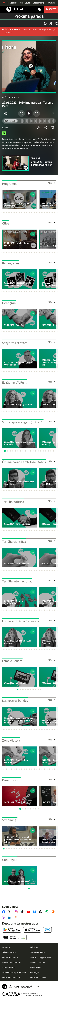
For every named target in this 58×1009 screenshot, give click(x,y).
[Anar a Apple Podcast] (4, 917)
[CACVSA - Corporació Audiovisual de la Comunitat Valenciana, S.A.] (22, 994)
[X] (50, 23)
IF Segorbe (12, 3)
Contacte (6, 947)
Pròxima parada (29, 16)
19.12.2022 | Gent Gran (14, 325)
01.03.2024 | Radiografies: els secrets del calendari (17, 284)
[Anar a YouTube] (29, 911)
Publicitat (34, 947)
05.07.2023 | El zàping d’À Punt (18, 404)
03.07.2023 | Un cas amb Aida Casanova (17, 642)
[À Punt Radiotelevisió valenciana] (17, 986)
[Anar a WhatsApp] (47, 911)
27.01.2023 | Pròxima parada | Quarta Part (42, 163)
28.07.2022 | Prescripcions (16, 802)
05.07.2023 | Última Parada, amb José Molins (19, 482)
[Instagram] (56, 23)
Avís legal (34, 972)
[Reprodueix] (29, 113)
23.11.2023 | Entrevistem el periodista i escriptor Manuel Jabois (17, 839)
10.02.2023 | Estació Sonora (17, 683)
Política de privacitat (11, 977)
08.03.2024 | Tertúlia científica (18, 563)
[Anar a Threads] (41, 911)
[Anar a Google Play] (11, 930)
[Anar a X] (10, 911)
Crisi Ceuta (25, 3)
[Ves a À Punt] (14, 9)
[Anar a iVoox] (54, 911)
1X (52, 113)
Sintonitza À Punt (37, 952)
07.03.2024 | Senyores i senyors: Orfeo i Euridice (18, 363)
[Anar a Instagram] (17, 911)
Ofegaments (38, 3)
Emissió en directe (10, 957)
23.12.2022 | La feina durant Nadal (17, 244)
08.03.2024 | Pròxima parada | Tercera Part (18, 204)
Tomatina (51, 3)
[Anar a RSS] (16, 917)
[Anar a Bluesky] (35, 911)
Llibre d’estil (35, 967)
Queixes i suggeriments (40, 957)
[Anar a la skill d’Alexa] (47, 930)
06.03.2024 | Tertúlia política (17, 524)
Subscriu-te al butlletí (11, 962)
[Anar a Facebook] (4, 911)
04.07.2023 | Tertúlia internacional (13, 602)
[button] (1, 212)
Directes (51, 9)
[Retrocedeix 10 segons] (21, 113)
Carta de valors (8, 967)
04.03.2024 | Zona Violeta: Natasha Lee (16, 761)
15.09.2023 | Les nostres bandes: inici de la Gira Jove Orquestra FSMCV (19, 720)
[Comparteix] (46, 127)
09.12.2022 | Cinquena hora (16, 881)
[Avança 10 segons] (36, 113)
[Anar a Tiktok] (23, 911)
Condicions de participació (14, 972)
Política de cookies (38, 977)
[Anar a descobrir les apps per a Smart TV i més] (14, 937)
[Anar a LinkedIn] (10, 917)
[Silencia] (5, 113)
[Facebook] (45, 23)
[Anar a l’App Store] (32, 930)
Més (50, 183)
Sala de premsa (9, 952)
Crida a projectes (37, 962)
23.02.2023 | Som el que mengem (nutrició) (19, 443)
